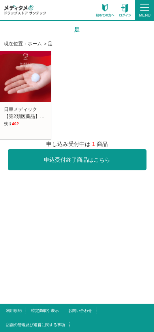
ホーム (35, 43)
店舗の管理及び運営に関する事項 (35, 325)
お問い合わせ (80, 310)
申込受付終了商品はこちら (77, 160)
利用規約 (14, 310)
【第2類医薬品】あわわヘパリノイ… (43, 116)
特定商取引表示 (45, 310)
